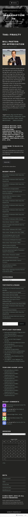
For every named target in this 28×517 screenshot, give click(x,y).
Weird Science (6, 120)
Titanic (16, 118)
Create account (6, 478)
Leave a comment (18, 120)
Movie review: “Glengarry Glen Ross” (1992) (13, 232)
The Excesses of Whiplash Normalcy (11, 239)
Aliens (8, 114)
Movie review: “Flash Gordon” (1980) (11, 242)
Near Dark (11, 118)
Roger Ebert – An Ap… (17, 414)
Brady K (9, 418)
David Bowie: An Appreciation (11, 349)
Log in (3, 481)
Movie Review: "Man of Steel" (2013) (11, 297)
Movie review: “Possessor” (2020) (11, 254)
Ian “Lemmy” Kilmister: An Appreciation (14, 351)
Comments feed (6, 487)
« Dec (3, 463)
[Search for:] (14, 323)
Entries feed (5, 484)
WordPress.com (6, 490)
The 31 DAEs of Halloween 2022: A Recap (12, 219)
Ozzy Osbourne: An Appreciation (10, 188)
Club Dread (5, 116)
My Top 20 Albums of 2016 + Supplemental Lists (11, 384)
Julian (8, 414)
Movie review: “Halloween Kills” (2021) (11, 229)
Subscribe (6, 162)
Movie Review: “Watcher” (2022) (10, 222)
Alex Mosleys (10, 405)
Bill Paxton (19, 114)
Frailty (11, 116)
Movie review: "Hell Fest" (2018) (10, 294)
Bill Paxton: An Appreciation (13, 42)
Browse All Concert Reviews (9, 310)
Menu (15, 3)
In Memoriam (17, 116)
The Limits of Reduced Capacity (10, 257)
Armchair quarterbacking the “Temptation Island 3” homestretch (13, 251)
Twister (21, 118)
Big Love (13, 114)
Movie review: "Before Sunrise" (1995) (11, 292)
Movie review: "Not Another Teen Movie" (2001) (14, 303)
